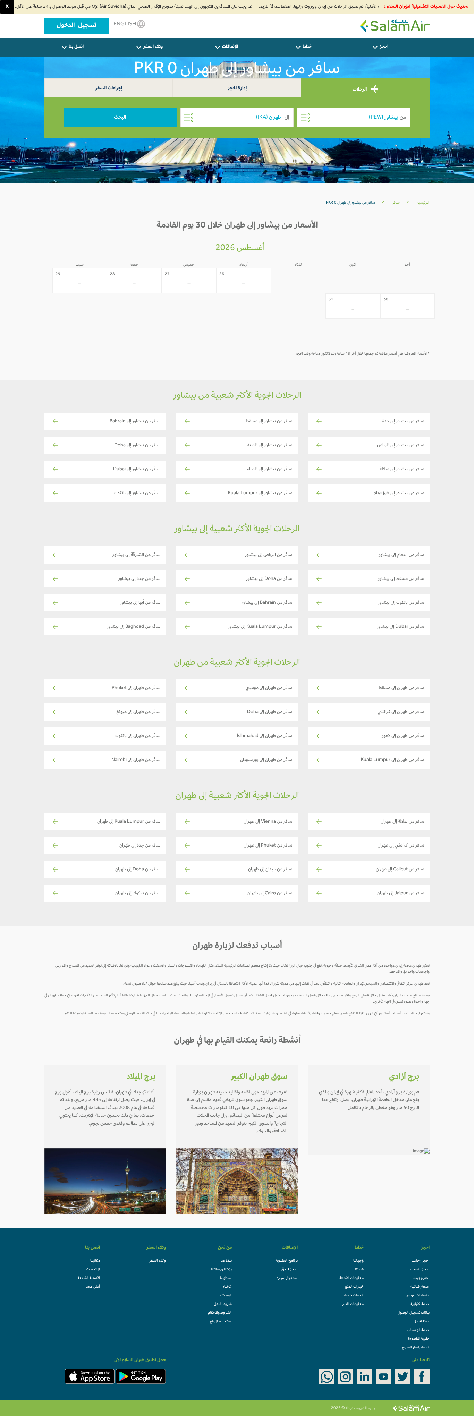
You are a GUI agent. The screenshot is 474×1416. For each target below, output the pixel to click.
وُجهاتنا (358, 1261)
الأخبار (227, 1287)
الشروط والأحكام (220, 1313)
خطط (307, 47)
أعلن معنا (93, 1287)
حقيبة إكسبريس (418, 1296)
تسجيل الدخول (76, 26)
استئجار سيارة (287, 1278)
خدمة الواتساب (418, 1330)
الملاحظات (93, 1270)
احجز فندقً (289, 1270)
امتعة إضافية (420, 1287)
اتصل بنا (76, 47)
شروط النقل (223, 1304)
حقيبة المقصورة (419, 1339)
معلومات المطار (353, 1304)
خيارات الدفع (354, 1287)
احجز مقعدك (420, 1270)
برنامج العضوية (287, 1261)
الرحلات (360, 90)
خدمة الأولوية (420, 1304)
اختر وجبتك (421, 1278)
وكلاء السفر (153, 47)
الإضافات (230, 47)
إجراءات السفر (108, 88)
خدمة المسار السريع (416, 1348)
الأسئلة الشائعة (89, 1278)
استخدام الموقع (221, 1322)
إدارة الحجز (237, 88)
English (125, 24)
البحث (120, 117)
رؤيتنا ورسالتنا (221, 1270)
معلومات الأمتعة (351, 1278)
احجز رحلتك (421, 1261)
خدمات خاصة (354, 1296)
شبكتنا (359, 1270)
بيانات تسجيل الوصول (414, 1313)
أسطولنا (226, 1278)
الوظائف (226, 1296)
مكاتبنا (95, 1261)
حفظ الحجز (422, 1322)
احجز (384, 47)
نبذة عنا (226, 1261)
